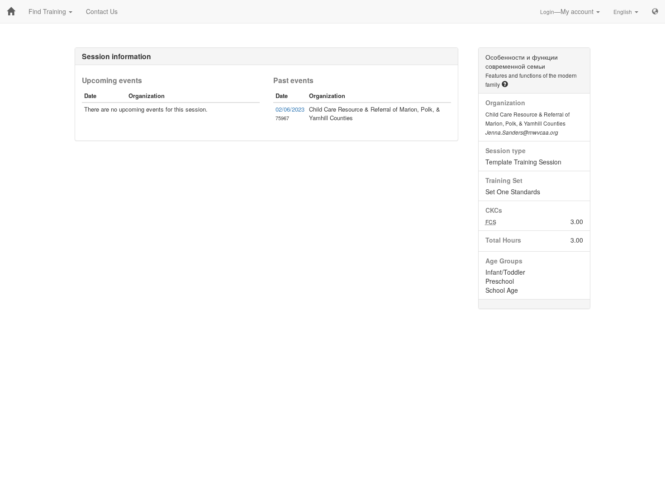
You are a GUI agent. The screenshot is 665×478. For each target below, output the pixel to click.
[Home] (11, 11)
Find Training (48, 11)
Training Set (503, 180)
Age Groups (503, 260)
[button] (505, 84)
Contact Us (102, 11)
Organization (505, 102)
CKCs (493, 210)
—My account (567, 11)
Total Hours (503, 239)
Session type (505, 150)
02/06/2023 (290, 109)
